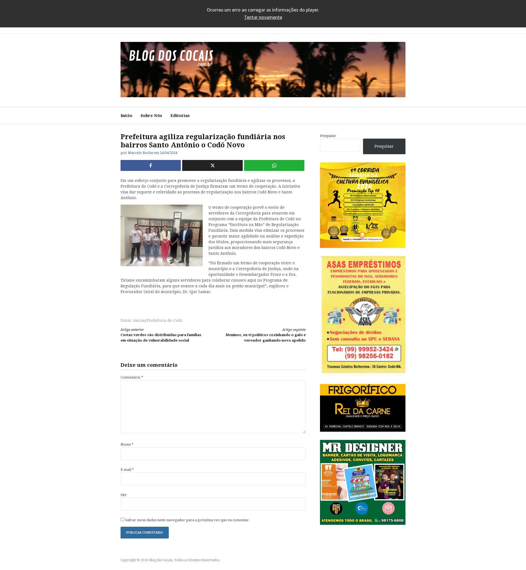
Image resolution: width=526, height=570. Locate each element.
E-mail (127, 470)
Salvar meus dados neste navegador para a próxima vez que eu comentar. (187, 520)
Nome (127, 444)
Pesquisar (328, 136)
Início (126, 115)
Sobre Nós (151, 115)
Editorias (180, 115)
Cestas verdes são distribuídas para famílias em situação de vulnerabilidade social (161, 335)
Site (124, 495)
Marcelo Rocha (140, 153)
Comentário (132, 377)
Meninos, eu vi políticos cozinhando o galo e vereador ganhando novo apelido (265, 335)
